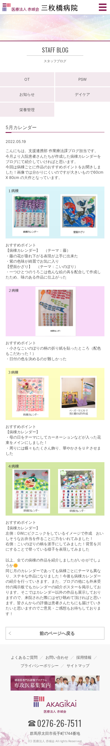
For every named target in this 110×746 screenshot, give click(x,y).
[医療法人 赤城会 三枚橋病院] (40, 7)
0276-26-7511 (59, 723)
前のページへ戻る (57, 633)
